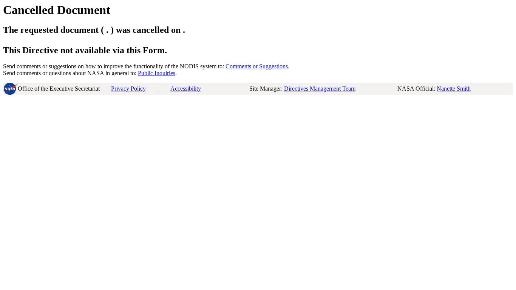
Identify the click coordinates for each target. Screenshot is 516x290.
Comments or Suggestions (257, 66)
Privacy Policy (128, 88)
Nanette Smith (454, 88)
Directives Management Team (319, 88)
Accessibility (185, 88)
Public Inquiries (156, 73)
